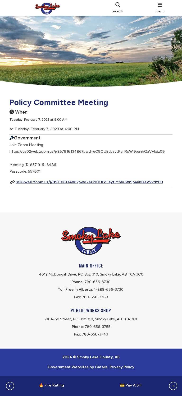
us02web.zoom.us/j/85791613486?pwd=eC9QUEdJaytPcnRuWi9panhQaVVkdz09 (89, 182)
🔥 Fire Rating (51, 385)
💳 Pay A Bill (130, 385)
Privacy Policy (122, 367)
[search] (118, 8)
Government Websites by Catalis (78, 367)
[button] (10, 386)
